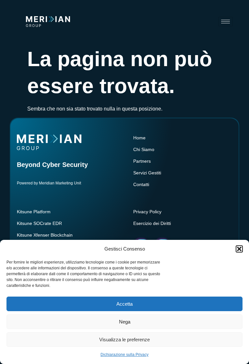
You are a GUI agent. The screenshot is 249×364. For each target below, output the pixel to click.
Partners (142, 161)
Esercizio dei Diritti (152, 223)
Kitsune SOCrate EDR (39, 223)
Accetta (124, 304)
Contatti (141, 184)
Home (139, 137)
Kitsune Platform (34, 211)
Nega (124, 321)
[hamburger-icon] (225, 21)
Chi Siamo (143, 149)
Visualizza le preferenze (124, 339)
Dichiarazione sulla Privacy (124, 354)
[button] (239, 249)
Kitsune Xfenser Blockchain (45, 235)
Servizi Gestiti (147, 172)
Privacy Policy (147, 211)
